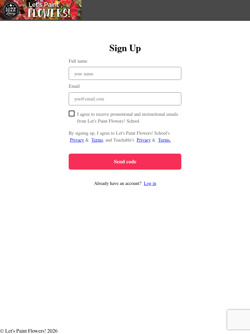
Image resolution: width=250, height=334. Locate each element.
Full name (78, 61)
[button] (125, 183)
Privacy (77, 140)
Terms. (164, 140)
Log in (150, 183)
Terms (97, 140)
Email (74, 86)
